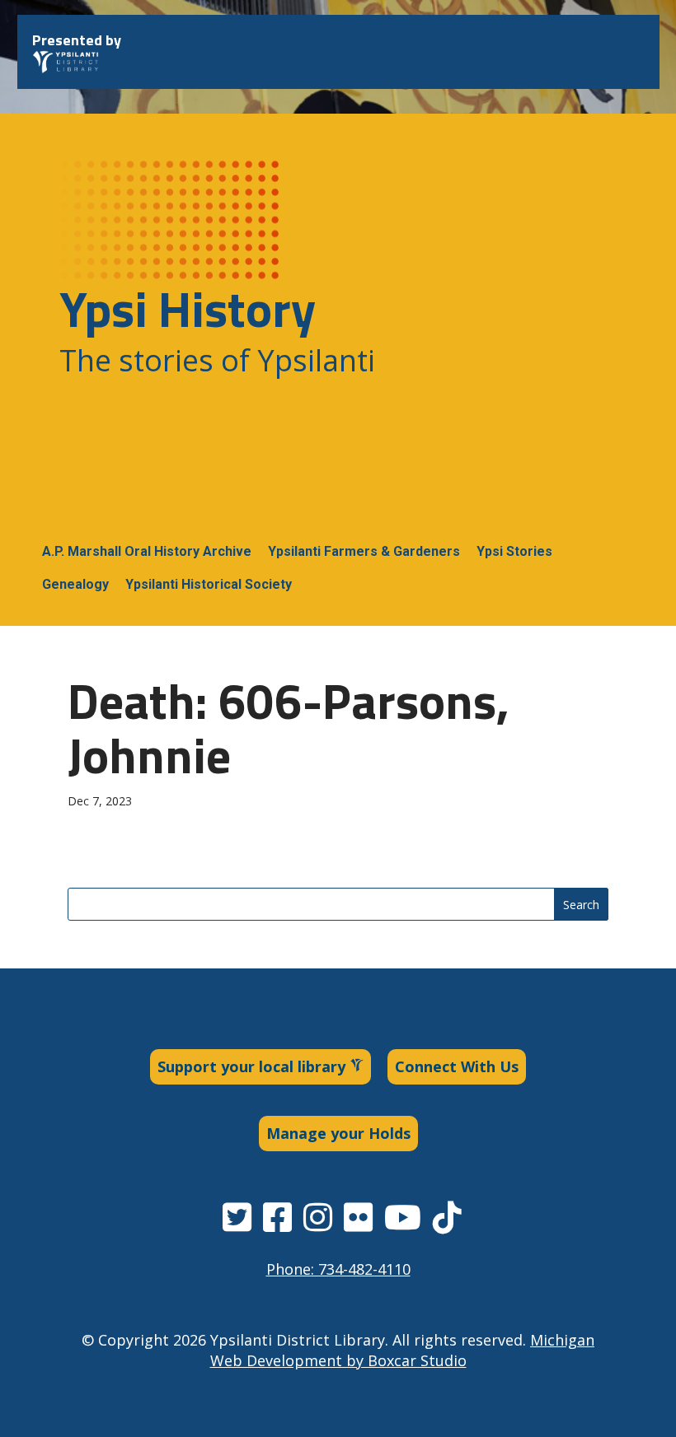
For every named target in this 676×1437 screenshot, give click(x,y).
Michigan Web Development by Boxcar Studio (402, 1350)
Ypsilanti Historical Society (208, 584)
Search (581, 904)
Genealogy (75, 584)
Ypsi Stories (514, 551)
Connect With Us (457, 1066)
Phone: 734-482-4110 (338, 1269)
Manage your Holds (338, 1133)
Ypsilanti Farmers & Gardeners (364, 551)
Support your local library (253, 1066)
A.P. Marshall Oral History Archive (146, 551)
